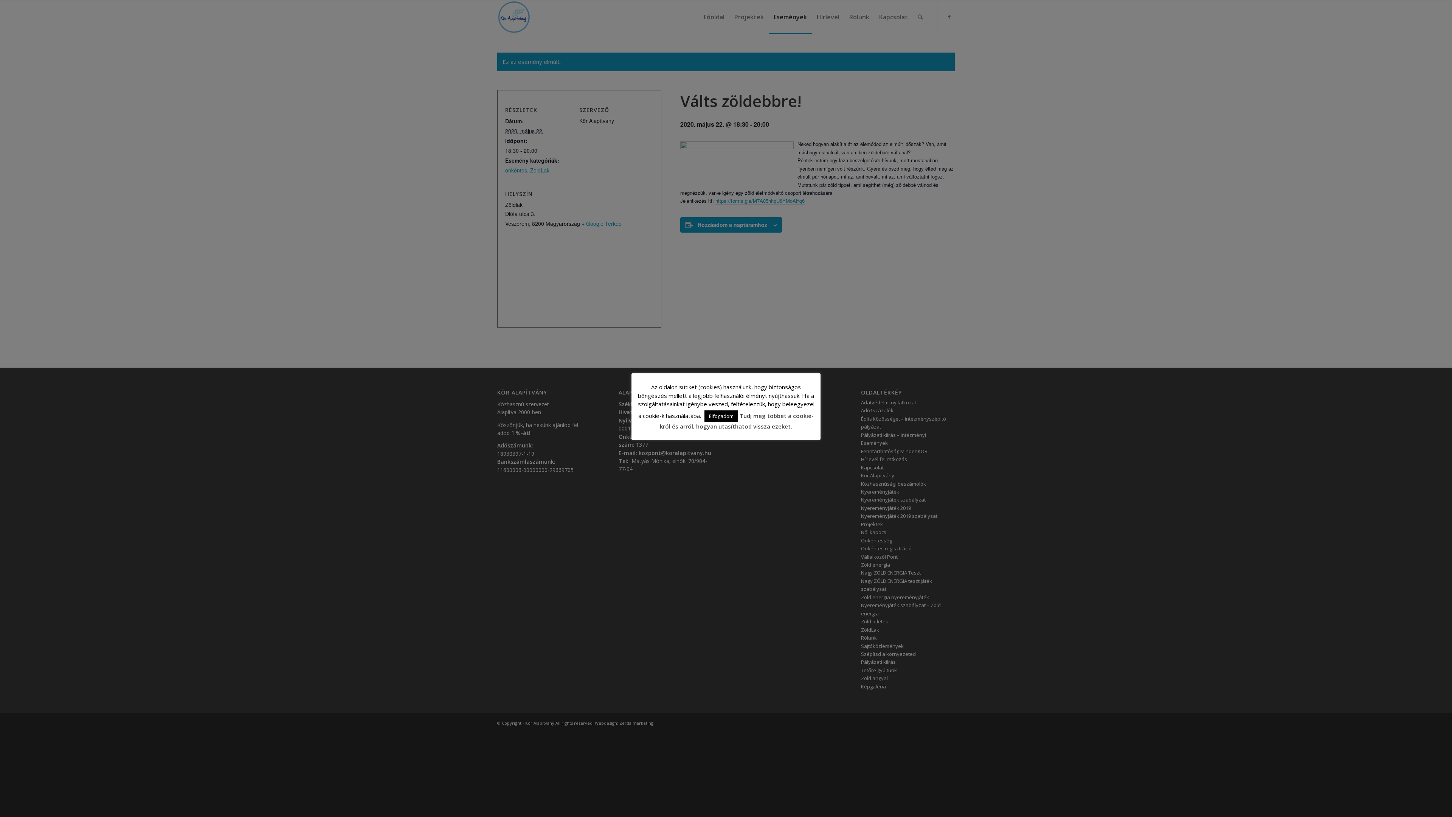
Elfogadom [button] (721, 416)
